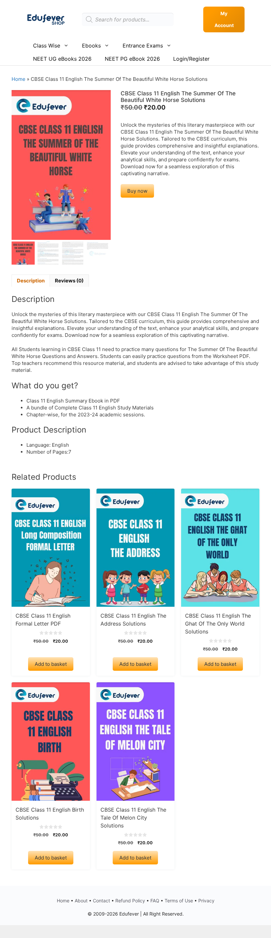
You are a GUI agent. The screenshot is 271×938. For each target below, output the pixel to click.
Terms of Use (179, 900)
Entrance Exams (143, 45)
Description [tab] (31, 280)
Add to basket (51, 664)
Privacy (206, 900)
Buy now (137, 191)
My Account (224, 19)
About (81, 900)
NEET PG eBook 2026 (132, 58)
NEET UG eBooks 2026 (62, 58)
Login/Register (191, 58)
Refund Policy (130, 900)
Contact (101, 900)
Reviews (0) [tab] (69, 280)
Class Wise (46, 45)
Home (18, 79)
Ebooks (91, 45)
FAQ (154, 900)
